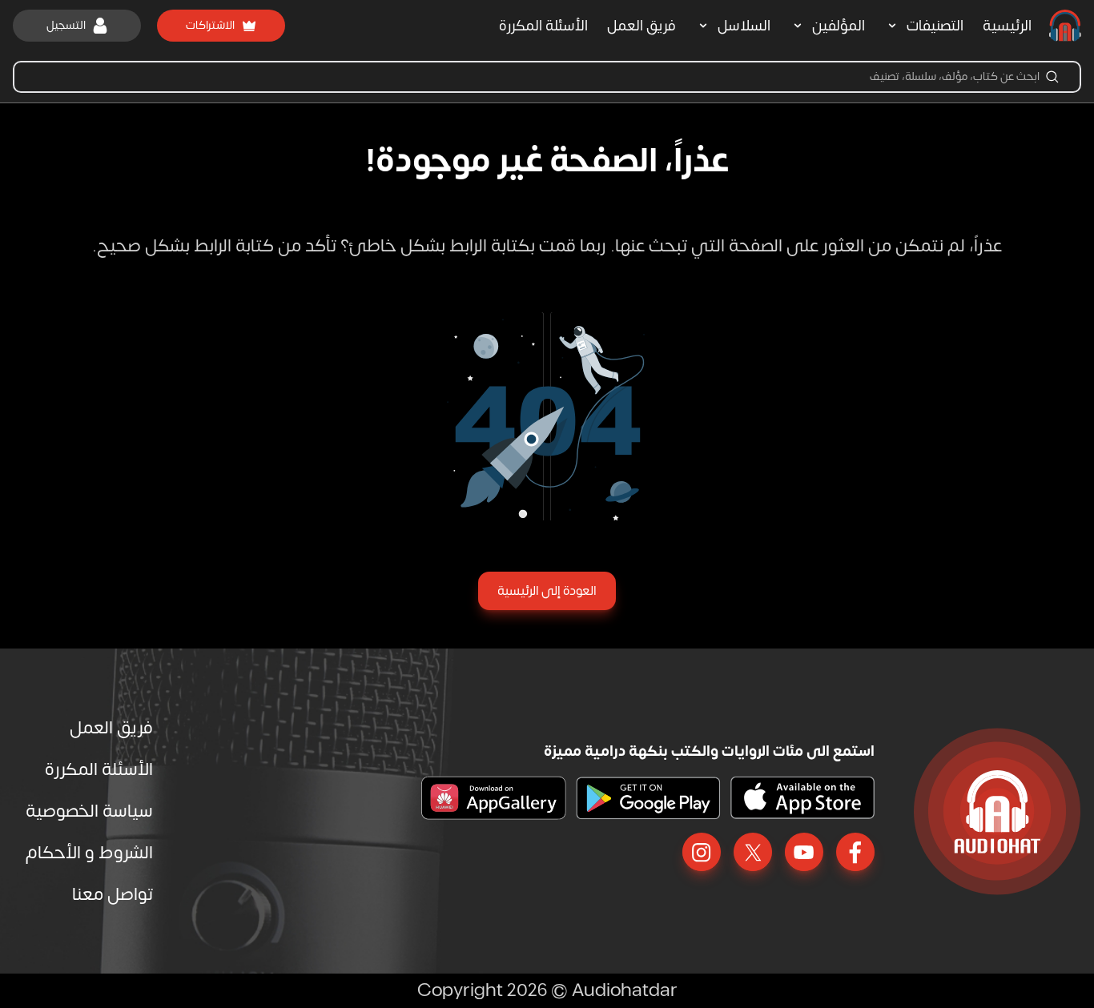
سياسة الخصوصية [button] (89, 811)
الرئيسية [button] (1007, 26)
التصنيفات (935, 26)
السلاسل (744, 26)
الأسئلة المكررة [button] (543, 26)
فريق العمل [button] (641, 26)
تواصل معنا (112, 894)
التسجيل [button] (66, 25)
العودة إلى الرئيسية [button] (547, 590)
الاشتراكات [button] (210, 25)
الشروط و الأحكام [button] (89, 852)
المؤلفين (838, 26)
